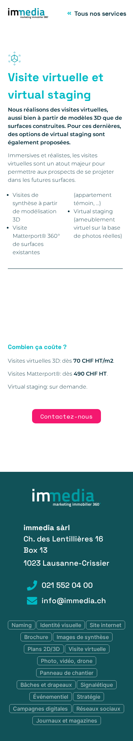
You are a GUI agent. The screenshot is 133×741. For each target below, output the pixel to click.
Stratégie (88, 696)
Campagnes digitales (40, 708)
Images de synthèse (83, 637)
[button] (60, 337)
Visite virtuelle (87, 648)
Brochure (36, 637)
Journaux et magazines (66, 720)
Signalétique (96, 684)
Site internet (105, 625)
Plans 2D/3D (44, 648)
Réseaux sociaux (98, 708)
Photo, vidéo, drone (66, 660)
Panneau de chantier (66, 672)
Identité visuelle (60, 625)
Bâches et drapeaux (46, 684)
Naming (22, 625)
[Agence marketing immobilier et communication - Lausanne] (66, 505)
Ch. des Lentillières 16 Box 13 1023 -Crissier (66, 545)
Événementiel (50, 696)
